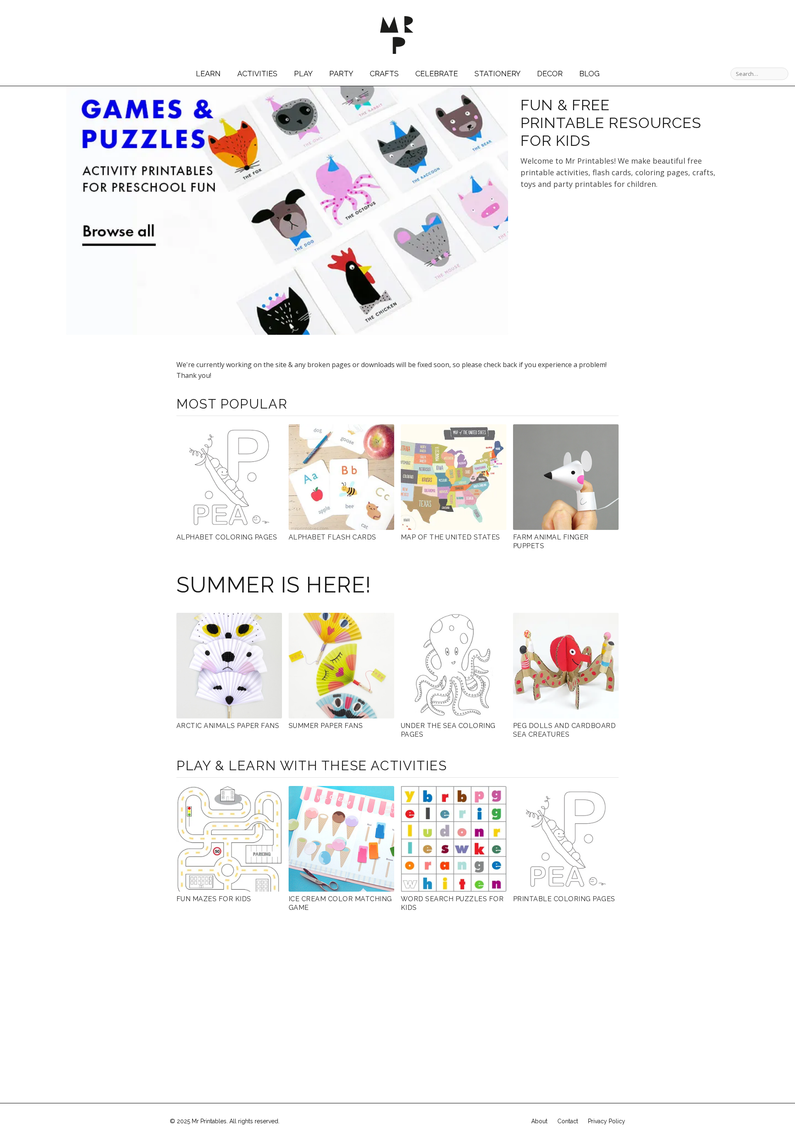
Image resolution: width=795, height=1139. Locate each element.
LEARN (208, 73)
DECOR (550, 73)
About (539, 1121)
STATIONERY (497, 73)
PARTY (341, 73)
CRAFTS (384, 73)
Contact (567, 1121)
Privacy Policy (606, 1121)
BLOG (589, 73)
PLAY (303, 73)
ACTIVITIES (257, 73)
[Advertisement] (590, 270)
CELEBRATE (436, 73)
